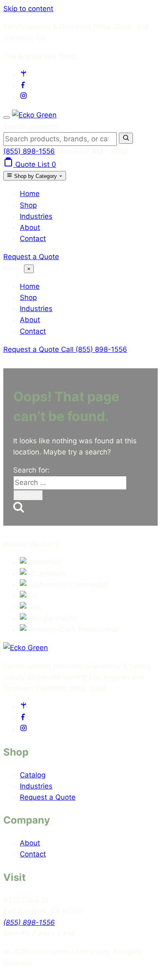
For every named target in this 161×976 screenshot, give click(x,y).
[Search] (126, 138)
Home (30, 194)
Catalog (32, 775)
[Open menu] (6, 117)
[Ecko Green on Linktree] (23, 74)
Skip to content (28, 9)
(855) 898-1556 (29, 151)
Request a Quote (31, 257)
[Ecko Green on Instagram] (23, 97)
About (30, 227)
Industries (36, 216)
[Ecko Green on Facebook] (23, 86)
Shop (28, 205)
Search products (30, 126)
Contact (33, 238)
